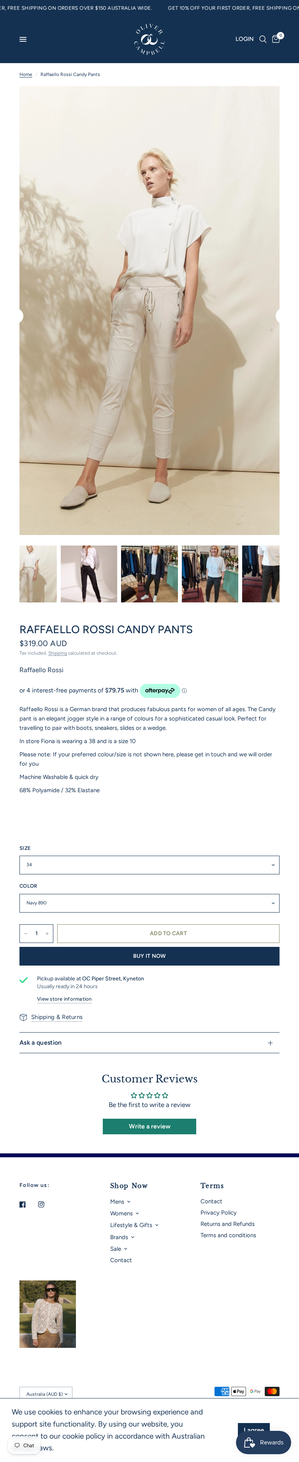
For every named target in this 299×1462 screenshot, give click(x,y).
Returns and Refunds (228, 1223)
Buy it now (149, 956)
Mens (117, 1201)
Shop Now (129, 1186)
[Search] (263, 39)
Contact (121, 1260)
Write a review (150, 1126)
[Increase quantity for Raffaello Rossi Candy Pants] (47, 934)
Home (25, 74)
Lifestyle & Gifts (131, 1225)
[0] (274, 39)
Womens (121, 1213)
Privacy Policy (219, 1212)
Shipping (57, 653)
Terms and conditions (228, 1235)
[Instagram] (46, 1204)
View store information (64, 999)
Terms (212, 1186)
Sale (115, 1248)
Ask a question (40, 1042)
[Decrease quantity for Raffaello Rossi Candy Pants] (26, 934)
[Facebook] (28, 1204)
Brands (119, 1237)
